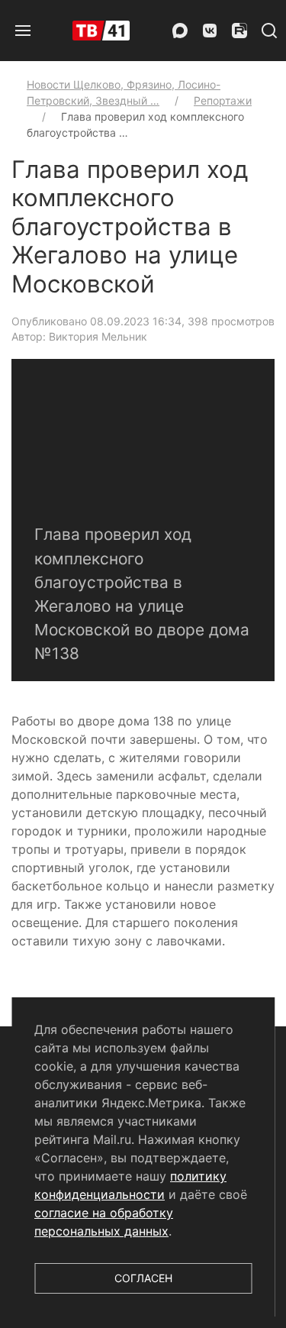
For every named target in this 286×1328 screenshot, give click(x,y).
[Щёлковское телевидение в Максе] (180, 30)
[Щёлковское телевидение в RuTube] (239, 30)
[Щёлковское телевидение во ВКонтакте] (210, 30)
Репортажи (223, 100)
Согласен (143, 1277)
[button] (23, 30)
